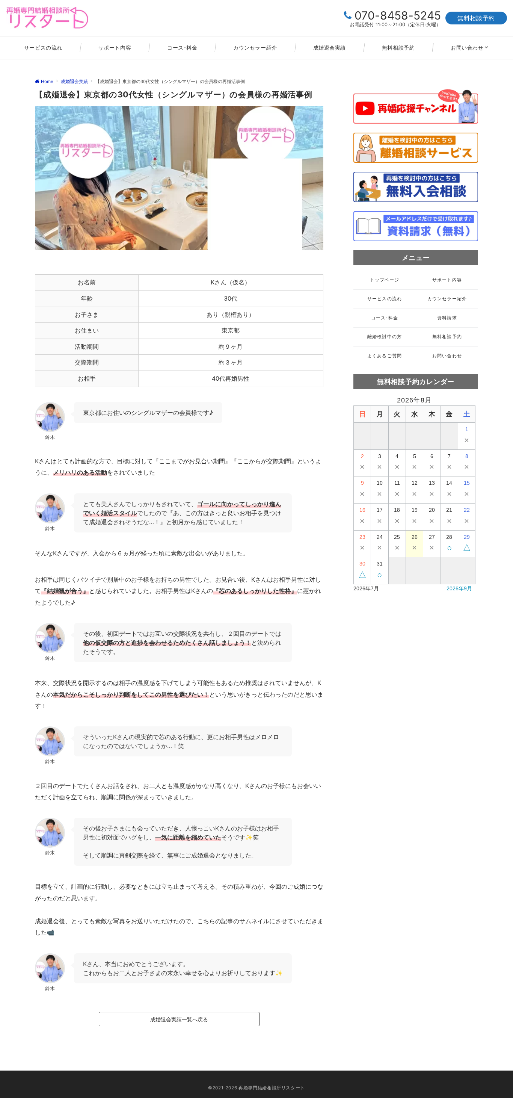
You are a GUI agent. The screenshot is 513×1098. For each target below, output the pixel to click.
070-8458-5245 (398, 15)
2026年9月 (459, 588)
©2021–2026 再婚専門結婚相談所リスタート (256, 1087)
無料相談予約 (476, 18)
